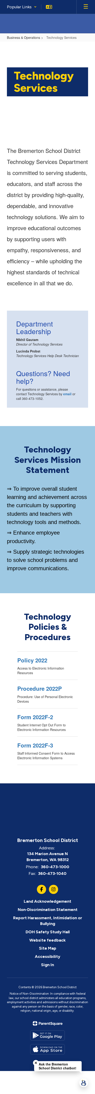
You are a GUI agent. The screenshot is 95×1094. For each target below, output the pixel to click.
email (67, 394)
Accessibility (47, 956)
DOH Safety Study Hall (48, 931)
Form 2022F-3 (35, 745)
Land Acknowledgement (47, 901)
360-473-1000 (55, 866)
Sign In (47, 964)
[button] (21, 7)
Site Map (47, 948)
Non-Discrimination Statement (47, 909)
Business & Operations (23, 37)
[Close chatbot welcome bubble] (36, 1063)
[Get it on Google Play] (47, 1035)
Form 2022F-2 (35, 717)
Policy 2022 (32, 660)
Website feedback (47, 940)
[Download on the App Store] (47, 1049)
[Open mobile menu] (86, 7)
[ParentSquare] (48, 1023)
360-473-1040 (52, 873)
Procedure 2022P (39, 688)
